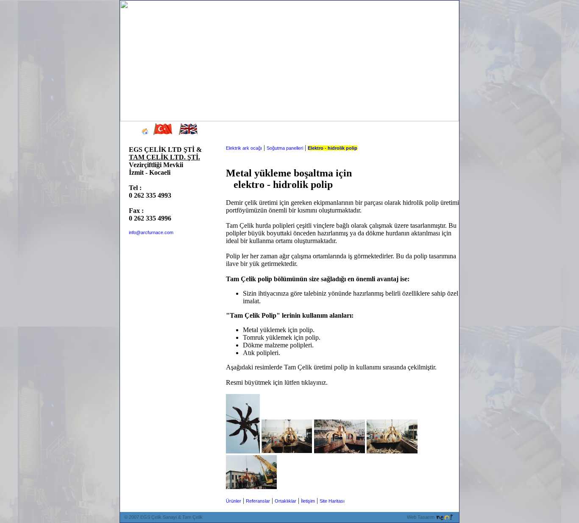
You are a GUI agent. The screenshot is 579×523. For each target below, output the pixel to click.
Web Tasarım (420, 517)
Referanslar (258, 500)
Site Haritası (332, 500)
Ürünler (233, 500)
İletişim (308, 500)
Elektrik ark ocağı (244, 148)
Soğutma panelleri (285, 148)
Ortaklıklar (285, 500)
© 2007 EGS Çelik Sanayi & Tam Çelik (163, 517)
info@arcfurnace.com (151, 232)
